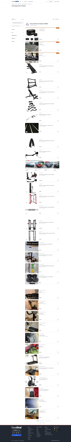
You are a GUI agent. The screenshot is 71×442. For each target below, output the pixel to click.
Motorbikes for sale (30, 429)
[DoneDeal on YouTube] (16, 432)
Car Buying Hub (30, 435)
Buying (37, 429)
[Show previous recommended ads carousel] (57, 160)
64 (46, 420)
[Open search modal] (46, 1)
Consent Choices (39, 435)
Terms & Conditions (21, 440)
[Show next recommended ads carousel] (58, 160)
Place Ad (51, 1)
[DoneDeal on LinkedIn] (18, 432)
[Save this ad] (58, 39)
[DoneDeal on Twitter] (14, 432)
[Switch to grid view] (53, 19)
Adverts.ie (29, 439)
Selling (37, 430)
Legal (12, 440)
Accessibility (38, 436)
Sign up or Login (57, 1)
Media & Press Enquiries (48, 429)
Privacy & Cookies (16, 440)
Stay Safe (38, 431)
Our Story (46, 428)
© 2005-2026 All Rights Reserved (55, 440)
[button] (30, 1)
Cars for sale (29, 428)
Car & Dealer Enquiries (48, 432)
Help (37, 428)
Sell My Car (29, 431)
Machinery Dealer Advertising (49, 434)
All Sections (29, 430)
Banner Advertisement (48, 433)
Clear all (22, 19)
